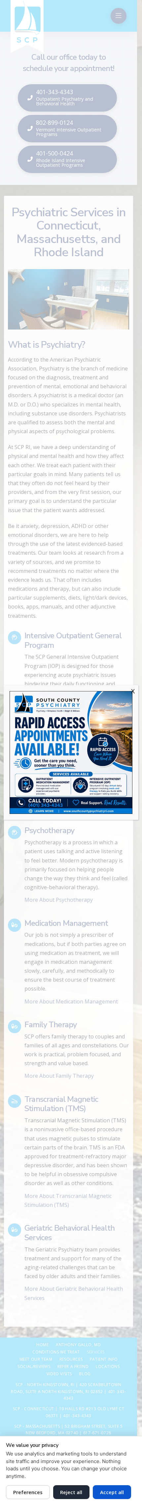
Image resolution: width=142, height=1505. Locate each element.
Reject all (71, 1492)
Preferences (28, 1492)
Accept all (112, 1492)
